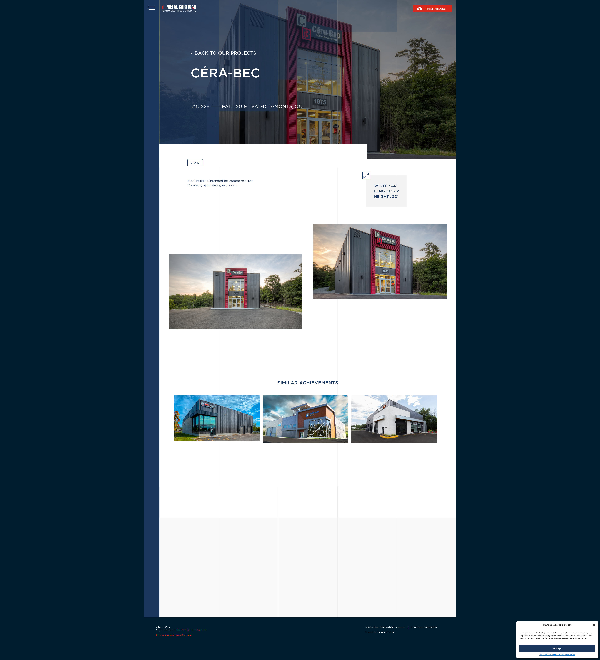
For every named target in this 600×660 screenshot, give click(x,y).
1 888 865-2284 (339, 606)
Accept (557, 648)
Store (195, 162)
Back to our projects (225, 52)
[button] (593, 624)
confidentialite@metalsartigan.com (190, 630)
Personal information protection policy (557, 655)
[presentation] (213, 612)
